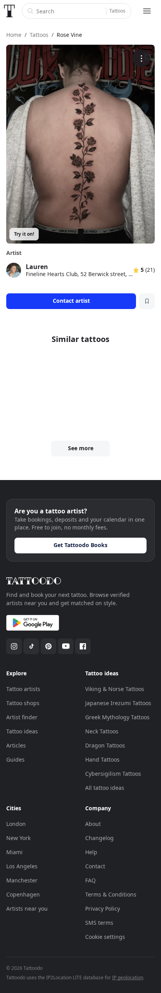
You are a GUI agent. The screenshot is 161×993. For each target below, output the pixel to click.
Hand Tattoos (102, 759)
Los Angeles (22, 866)
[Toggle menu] (147, 11)
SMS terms (99, 922)
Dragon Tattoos (105, 745)
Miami (14, 852)
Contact (95, 866)
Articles (16, 745)
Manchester (22, 880)
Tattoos (117, 10)
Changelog (99, 838)
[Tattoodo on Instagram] (14, 646)
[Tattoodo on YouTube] (65, 646)
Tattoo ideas (22, 731)
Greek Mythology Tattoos (117, 717)
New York (18, 838)
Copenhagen (23, 894)
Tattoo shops (22, 703)
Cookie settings (105, 936)
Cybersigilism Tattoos (113, 773)
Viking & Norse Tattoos (114, 689)
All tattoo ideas (104, 787)
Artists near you (27, 908)
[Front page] (9, 11)
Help (91, 852)
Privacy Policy (102, 908)
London (16, 824)
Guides (15, 759)
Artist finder (22, 717)
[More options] (141, 58)
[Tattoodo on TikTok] (31, 646)
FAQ (90, 880)
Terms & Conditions (110, 894)
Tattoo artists (23, 689)
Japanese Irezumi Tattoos (118, 703)
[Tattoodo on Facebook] (83, 646)
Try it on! (24, 234)
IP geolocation (127, 977)
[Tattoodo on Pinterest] (48, 646)
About (93, 824)
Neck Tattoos (101, 731)
